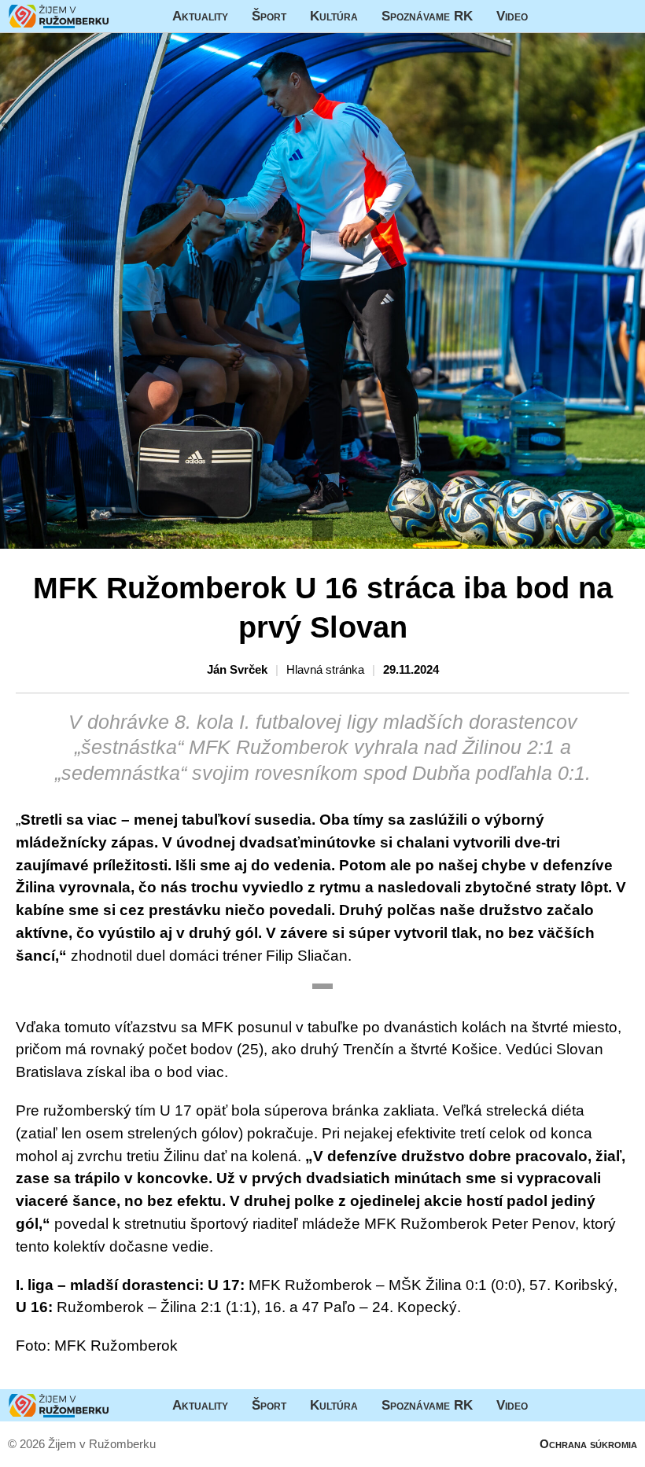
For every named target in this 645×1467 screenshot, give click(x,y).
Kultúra (334, 16)
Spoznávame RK (427, 16)
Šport (269, 16)
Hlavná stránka (59, 16)
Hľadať (625, 16)
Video (512, 16)
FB (551, 16)
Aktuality (200, 16)
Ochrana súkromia (588, 1443)
